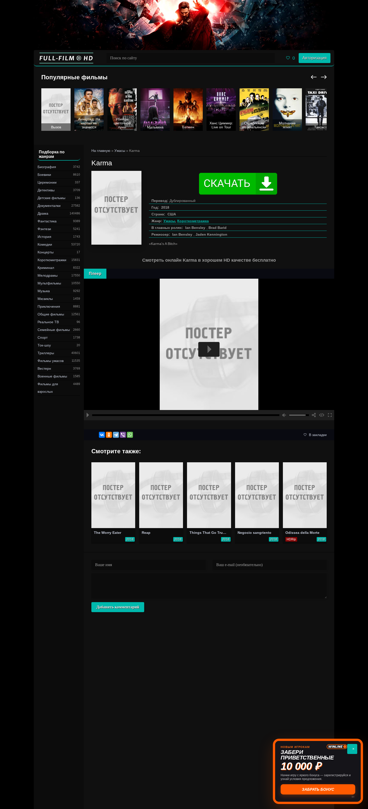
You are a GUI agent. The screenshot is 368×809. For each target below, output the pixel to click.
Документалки (49, 206)
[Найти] (270, 58)
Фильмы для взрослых (48, 387)
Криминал (46, 268)
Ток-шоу (44, 345)
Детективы (46, 190)
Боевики (44, 175)
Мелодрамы (48, 275)
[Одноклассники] (109, 435)
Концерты (46, 252)
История (44, 237)
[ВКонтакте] (102, 435)
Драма (43, 213)
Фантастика (47, 221)
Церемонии (47, 182)
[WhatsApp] (130, 435)
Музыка (44, 291)
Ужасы (169, 221)
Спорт (43, 337)
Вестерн (44, 368)
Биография (47, 167)
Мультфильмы (49, 283)
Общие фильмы (51, 314)
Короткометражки (52, 260)
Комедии (45, 244)
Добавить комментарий (117, 607)
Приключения (49, 306)
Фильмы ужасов (51, 361)
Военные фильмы (52, 376)
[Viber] (123, 435)
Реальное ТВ (48, 322)
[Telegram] (116, 435)
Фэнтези (44, 229)
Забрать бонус (318, 789)
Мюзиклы (45, 299)
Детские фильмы (51, 198)
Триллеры (46, 353)
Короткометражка (193, 221)
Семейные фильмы (54, 330)
